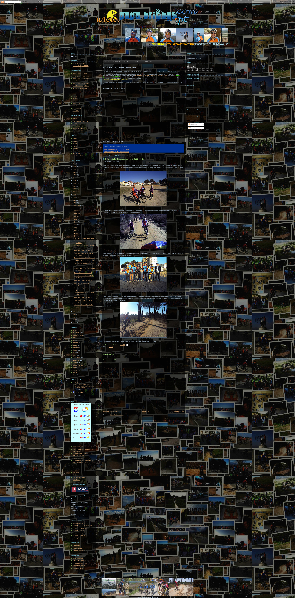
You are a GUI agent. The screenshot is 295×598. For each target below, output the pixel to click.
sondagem (75, 370)
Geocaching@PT (77, 151)
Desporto (75, 148)
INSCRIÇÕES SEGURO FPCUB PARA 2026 (116, 149)
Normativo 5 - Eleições (79, 535)
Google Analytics (77, 548)
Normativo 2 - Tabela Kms (80, 528)
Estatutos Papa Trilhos (79, 523)
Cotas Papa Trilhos (78, 568)
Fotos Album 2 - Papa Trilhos (81, 83)
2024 (74, 169)
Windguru (75, 138)
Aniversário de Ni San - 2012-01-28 (84, 238)
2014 (74, 197)
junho (76, 222)
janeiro (76, 236)
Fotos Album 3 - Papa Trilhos (81, 81)
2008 (74, 319)
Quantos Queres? (78, 458)
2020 (74, 180)
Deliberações (76, 538)
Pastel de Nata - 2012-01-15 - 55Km (84, 260)
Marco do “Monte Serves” (81, 394)
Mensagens (193, 124)
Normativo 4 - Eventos (79, 533)
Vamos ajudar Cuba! (78, 446)
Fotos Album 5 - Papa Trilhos (81, 76)
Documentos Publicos (79, 565)
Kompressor (76, 470)
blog (74, 340)
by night (136, 61)
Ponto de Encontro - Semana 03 (83, 273)
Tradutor (75, 143)
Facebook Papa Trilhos (79, 63)
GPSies (75, 123)
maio (75, 224)
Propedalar (76, 111)
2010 (74, 314)
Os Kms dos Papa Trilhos (80, 88)
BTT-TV (75, 96)
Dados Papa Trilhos (78, 560)
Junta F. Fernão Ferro (79, 156)
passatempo (76, 360)
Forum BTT (76, 101)
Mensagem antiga (179, 411)
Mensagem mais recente (110, 411)
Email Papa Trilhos (78, 558)
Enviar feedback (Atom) (117, 415)
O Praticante (76, 153)
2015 (74, 194)
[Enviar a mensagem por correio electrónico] (127, 345)
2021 (74, 177)
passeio (75, 362)
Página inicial (145, 411)
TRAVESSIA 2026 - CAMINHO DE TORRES (116, 152)
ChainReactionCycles (79, 477)
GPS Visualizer (77, 126)
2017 (74, 189)
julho (75, 219)
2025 (74, 166)
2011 (74, 311)
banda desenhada (78, 335)
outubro (76, 210)
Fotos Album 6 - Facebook (80, 73)
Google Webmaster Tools (80, 550)
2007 (74, 322)
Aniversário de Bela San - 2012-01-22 (84, 258)
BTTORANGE (79, 392)
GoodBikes (76, 475)
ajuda (74, 330)
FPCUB (75, 106)
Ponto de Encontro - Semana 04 (83, 250)
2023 (74, 172)
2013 (74, 200)
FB (73, 352)
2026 (74, 163)
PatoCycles (76, 472)
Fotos (126, 61)
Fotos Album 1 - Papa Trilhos (81, 86)
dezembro (77, 205)
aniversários (76, 332)
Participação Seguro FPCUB (80, 66)
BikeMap (75, 118)
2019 (74, 183)
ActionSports (76, 480)
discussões (76, 347)
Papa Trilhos (76, 357)
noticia (74, 355)
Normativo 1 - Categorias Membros (82, 525)
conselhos (75, 342)
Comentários (193, 128)
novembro (77, 208)
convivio (75, 345)
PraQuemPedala (80, 382)
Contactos (147, 61)
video (74, 375)
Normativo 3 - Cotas (78, 530)
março (76, 230)
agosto (76, 216)
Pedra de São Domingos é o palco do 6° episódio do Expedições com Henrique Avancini (84, 386)
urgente (75, 372)
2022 (74, 175)
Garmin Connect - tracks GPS (81, 121)
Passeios (116, 61)
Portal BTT (76, 98)
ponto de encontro (78, 365)
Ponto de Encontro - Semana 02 (83, 280)
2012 (74, 203)
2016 (74, 191)
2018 (74, 186)
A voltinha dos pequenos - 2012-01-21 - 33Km (126, 159)
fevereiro (77, 233)
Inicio (107, 61)
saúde (74, 367)
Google (75, 141)
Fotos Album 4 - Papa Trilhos (81, 78)
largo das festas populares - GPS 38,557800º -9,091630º (151, 75)
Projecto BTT (76, 103)
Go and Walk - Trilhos (79, 131)
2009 (74, 317)
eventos (75, 350)
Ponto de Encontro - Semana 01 (83, 297)
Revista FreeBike (77, 108)
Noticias (75, 146)
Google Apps (76, 545)
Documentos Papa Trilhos (80, 563)
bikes (74, 337)
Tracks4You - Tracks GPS (80, 128)
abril (75, 227)
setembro (77, 213)
